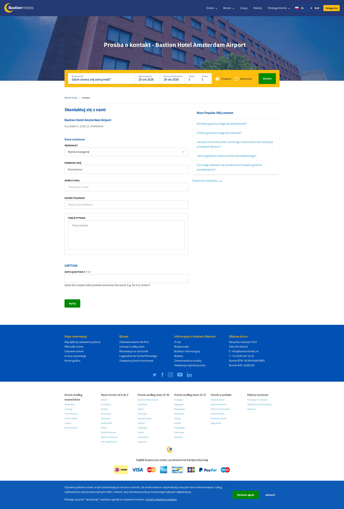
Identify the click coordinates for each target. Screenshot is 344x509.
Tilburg (177, 418)
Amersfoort (106, 404)
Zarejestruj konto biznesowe (136, 361)
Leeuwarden (143, 437)
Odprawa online (74, 351)
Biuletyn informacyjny (187, 351)
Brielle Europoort (108, 432)
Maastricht (142, 441)
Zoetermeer (179, 432)
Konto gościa (72, 361)
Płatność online (73, 347)
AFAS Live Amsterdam (220, 409)
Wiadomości (181, 347)
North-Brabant (71, 413)
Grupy (243, 8)
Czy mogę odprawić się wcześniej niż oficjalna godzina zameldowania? (229, 167)
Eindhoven (142, 404)
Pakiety (257, 8)
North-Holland (70, 418)
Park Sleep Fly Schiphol (257, 399)
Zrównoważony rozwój (187, 361)
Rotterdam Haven (219, 418)
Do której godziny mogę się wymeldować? (222, 124)
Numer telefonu (74, 198)
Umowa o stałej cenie (132, 347)
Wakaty (178, 356)
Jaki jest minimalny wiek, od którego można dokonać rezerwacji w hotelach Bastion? (235, 144)
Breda (103, 427)
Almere (104, 399)
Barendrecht (106, 423)
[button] (331, 8)
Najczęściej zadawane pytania (82, 342)
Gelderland (69, 404)
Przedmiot (71, 145)
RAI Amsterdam (217, 413)
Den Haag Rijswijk (109, 441)
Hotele (210, 8)
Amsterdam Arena (219, 404)
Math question (73, 272)
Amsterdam (106, 413)
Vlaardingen (179, 427)
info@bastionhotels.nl (245, 351)
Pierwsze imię (72, 162)
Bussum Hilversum (109, 437)
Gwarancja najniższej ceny (190, 365)
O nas (177, 342)
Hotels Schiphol (217, 399)
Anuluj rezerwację (75, 356)
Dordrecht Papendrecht (148, 399)
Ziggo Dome (216, 423)
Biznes (227, 8)
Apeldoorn (105, 418)
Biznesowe (246, 79)
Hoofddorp (142, 427)
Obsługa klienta (277, 8)
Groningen (142, 413)
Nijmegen (178, 399)
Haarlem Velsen (145, 418)
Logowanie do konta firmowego (138, 356)
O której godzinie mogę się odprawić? (219, 133)
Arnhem (104, 409)
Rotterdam (179, 413)
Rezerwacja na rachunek (133, 351)
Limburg (68, 409)
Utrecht (67, 423)
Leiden (141, 432)
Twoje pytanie (76, 218)
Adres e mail (72, 180)
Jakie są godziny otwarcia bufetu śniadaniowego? (226, 156)
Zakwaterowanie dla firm (134, 342)
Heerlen (141, 423)
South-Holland (70, 427)
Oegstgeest (179, 404)
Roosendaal (179, 409)
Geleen (141, 409)
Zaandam (178, 437)
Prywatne (226, 79)
